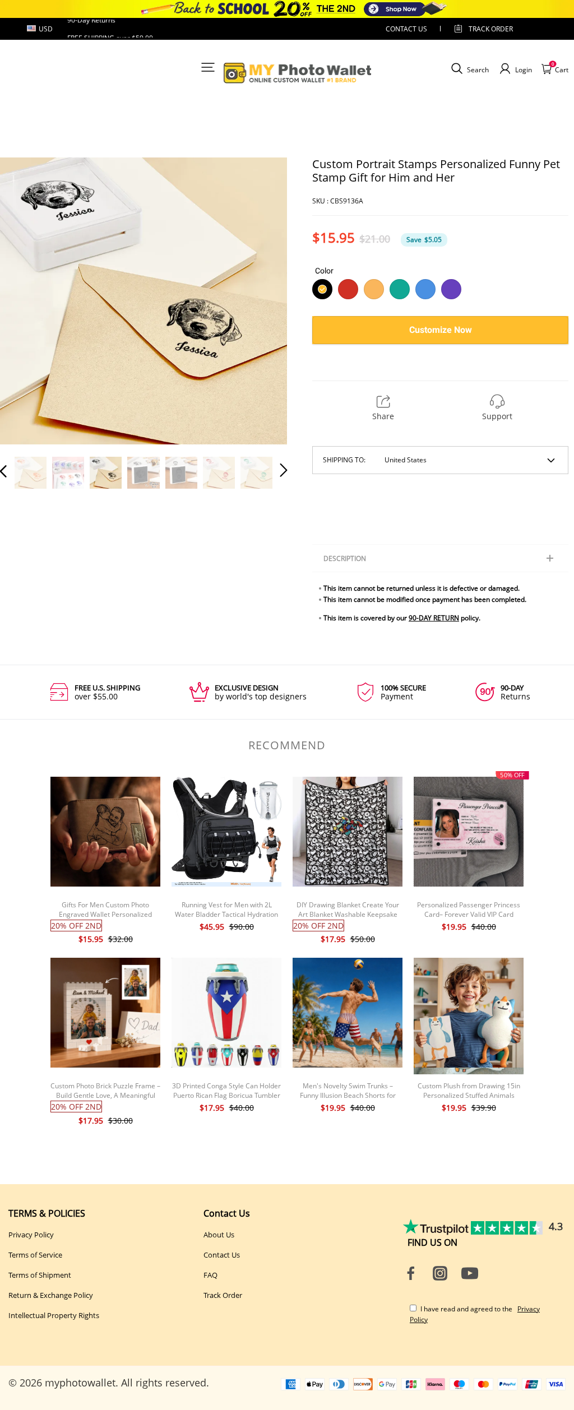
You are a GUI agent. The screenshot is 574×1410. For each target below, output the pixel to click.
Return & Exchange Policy (50, 1295)
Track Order (491, 29)
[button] (25, 300)
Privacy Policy (31, 1235)
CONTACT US (406, 29)
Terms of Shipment (39, 1275)
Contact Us (221, 1255)
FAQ (210, 1275)
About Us (218, 1235)
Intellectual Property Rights (53, 1315)
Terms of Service (35, 1255)
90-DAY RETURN (434, 618)
